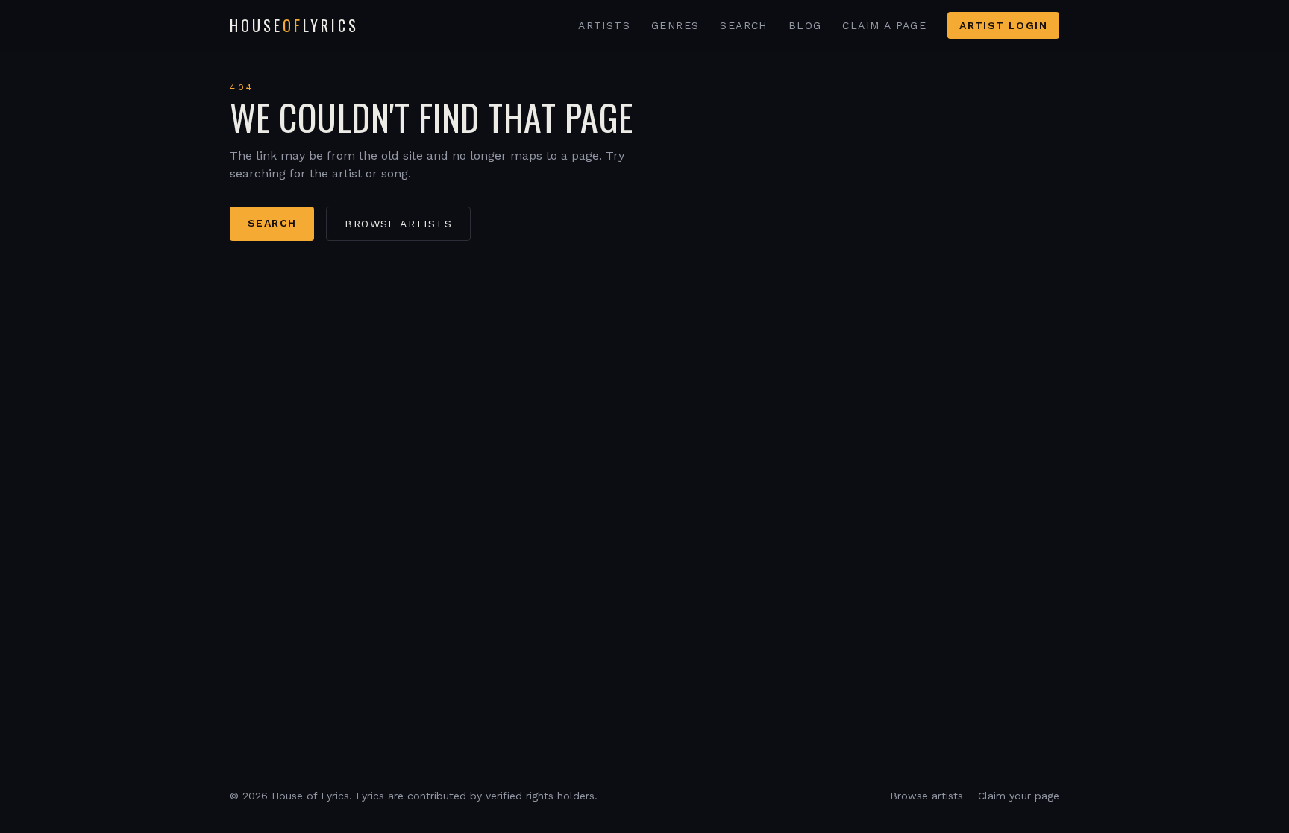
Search (743, 25)
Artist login (1003, 25)
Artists (604, 25)
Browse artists (398, 224)
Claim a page (884, 25)
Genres (675, 25)
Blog (805, 25)
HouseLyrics (294, 25)
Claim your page (1018, 796)
